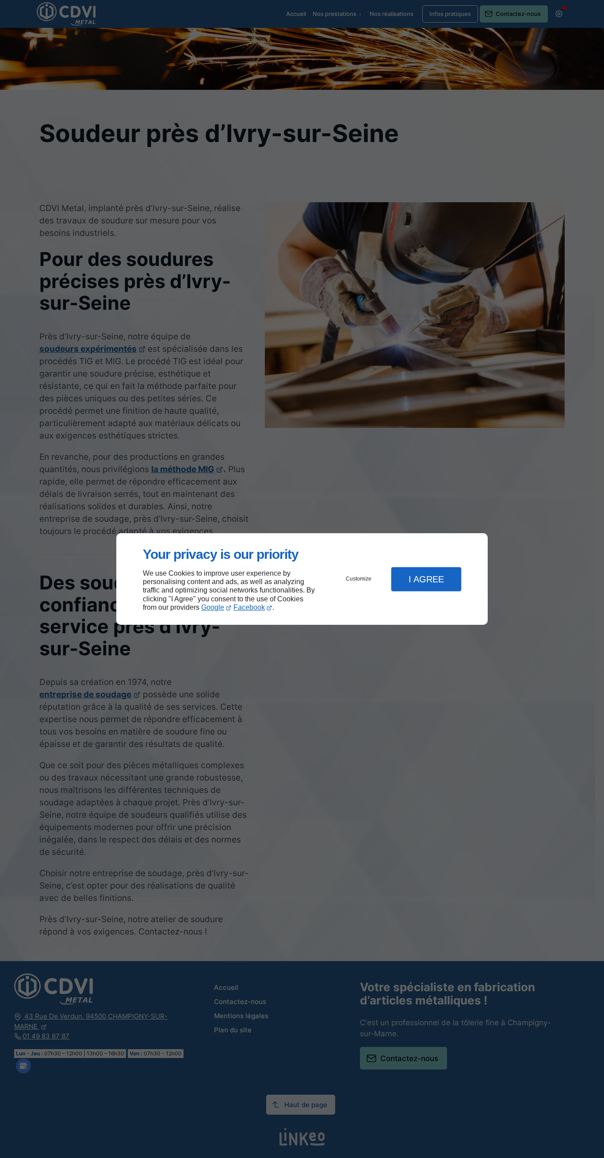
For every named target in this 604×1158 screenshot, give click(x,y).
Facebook (249, 607)
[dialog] (302, 579)
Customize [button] (358, 579)
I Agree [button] (426, 579)
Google (212, 607)
